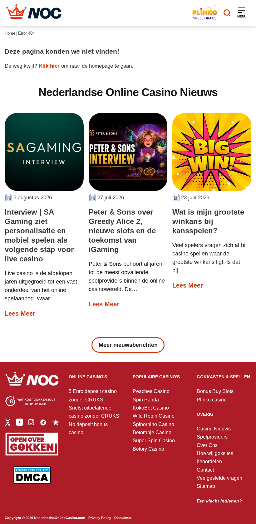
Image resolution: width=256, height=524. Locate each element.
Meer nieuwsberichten (128, 345)
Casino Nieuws (214, 428)
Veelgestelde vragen (219, 478)
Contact (205, 470)
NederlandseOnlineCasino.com (59, 518)
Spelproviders (212, 436)
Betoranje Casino (152, 432)
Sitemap (206, 486)
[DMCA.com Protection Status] (32, 479)
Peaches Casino (151, 391)
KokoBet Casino (151, 407)
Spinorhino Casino (153, 424)
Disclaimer (122, 518)
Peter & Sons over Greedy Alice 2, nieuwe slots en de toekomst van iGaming (122, 231)
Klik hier (49, 66)
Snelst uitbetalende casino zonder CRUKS (94, 412)
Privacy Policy (99, 518)
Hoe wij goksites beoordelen (215, 457)
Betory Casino (148, 449)
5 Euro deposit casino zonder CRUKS (93, 395)
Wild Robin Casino (154, 416)
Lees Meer (20, 313)
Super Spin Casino (154, 440)
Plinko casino (212, 399)
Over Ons (207, 445)
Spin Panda (146, 399)
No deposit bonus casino (88, 428)
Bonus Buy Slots (215, 391)
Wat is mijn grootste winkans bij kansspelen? (208, 221)
